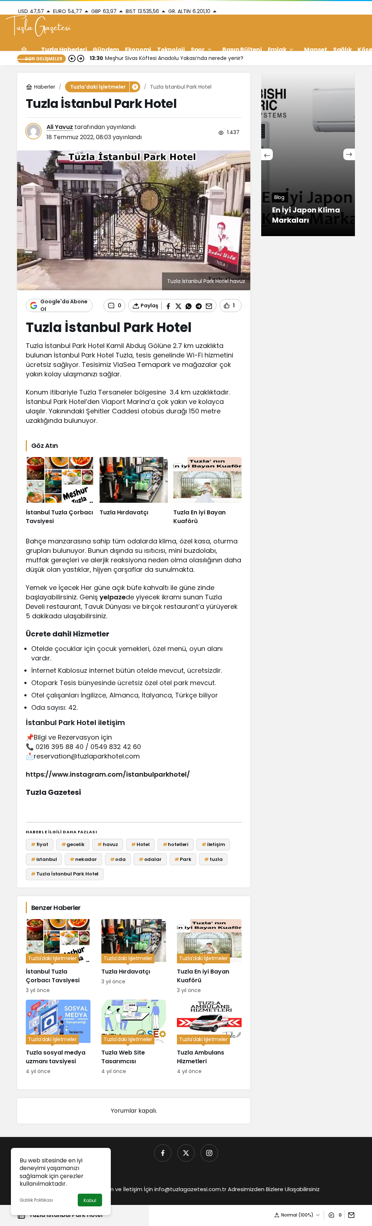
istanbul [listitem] (44, 859)
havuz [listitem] (107, 844)
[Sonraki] (349, 154)
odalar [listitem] (150, 859)
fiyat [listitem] (39, 844)
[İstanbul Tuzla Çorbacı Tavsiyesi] (60, 491)
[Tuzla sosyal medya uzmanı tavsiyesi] (58, 1037)
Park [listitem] (182, 859)
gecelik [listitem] (73, 844)
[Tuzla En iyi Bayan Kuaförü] (207, 491)
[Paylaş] (349, 1214)
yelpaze (113, 597)
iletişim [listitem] (213, 844)
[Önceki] (267, 154)
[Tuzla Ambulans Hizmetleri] (209, 1037)
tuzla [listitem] (213, 859)
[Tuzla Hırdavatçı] (134, 491)
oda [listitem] (118, 859)
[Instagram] (209, 1153)
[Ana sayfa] (24, 49)
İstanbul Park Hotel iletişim (75, 722)
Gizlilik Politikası (36, 1200)
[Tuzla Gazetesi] (38, 27)
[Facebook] (162, 1153)
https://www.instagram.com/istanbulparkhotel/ (108, 774)
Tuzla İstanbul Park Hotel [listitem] (65, 873)
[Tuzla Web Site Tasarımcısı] (133, 1037)
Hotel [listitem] (140, 844)
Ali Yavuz (59, 127)
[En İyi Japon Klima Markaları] (308, 154)
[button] (134, 86)
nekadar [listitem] (83, 859)
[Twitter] (186, 1153)
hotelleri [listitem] (176, 844)
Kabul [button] (90, 1200)
